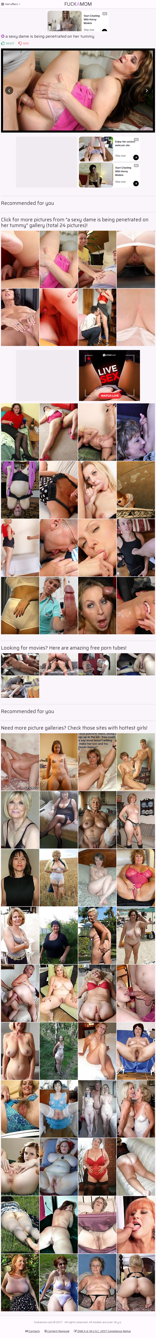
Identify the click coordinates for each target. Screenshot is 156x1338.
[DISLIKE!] (20, 43)
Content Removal (58, 1331)
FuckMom (78, 4)
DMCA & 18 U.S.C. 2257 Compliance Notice (104, 1331)
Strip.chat (89, 30)
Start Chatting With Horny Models (92, 19)
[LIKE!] (3, 43)
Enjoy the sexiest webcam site (125, 143)
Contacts (34, 1331)
